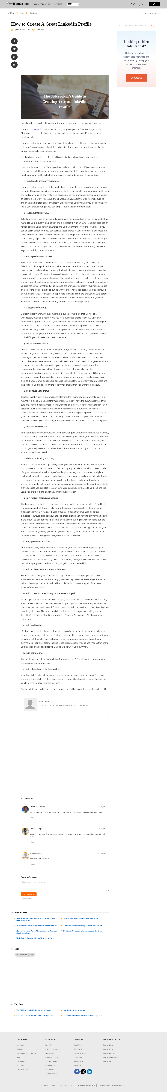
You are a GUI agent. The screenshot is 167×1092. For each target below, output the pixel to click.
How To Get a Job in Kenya (74, 1010)
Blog (21, 13)
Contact (53, 1085)
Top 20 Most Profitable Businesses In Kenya (33, 1010)
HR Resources (50, 1065)
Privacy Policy (63, 1085)
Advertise (77, 1065)
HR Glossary (49, 1069)
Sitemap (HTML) (80, 1053)
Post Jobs (57, 4)
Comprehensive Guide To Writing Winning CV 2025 (83, 1015)
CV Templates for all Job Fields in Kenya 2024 (34, 1015)
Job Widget (78, 1045)
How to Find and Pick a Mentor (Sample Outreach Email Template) (36, 932)
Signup (143, 4)
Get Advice (45, 4)
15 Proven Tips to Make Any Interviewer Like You (82, 926)
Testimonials (78, 1057)
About (46, 1085)
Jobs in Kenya (108, 1049)
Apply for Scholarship (150, 13)
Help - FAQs (78, 1061)
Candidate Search (51, 1057)
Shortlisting (49, 1053)
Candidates (33, 13)
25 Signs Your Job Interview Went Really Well (81, 918)
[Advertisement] (65, 54)
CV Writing (21, 1061)
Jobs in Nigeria (108, 1053)
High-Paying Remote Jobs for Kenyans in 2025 (34, 938)
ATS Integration (51, 1061)
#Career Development (25, 955)
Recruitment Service (52, 1049)
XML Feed (78, 1049)
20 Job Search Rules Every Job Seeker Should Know (37, 926)
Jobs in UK (107, 1061)
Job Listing (21, 1045)
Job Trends (20, 1065)
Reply (33, 818)
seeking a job (37, 129)
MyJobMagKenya (117, 1085)
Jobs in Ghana (108, 1045)
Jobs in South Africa (110, 1057)
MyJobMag (10, 13)
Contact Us (136, 77)
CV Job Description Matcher (27, 1053)
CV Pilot (20, 1049)
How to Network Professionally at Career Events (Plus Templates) (35, 919)
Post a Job (48, 1045)
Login (133, 4)
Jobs (35, 4)
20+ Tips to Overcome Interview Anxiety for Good (82, 931)
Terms (72, 1085)
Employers (155, 4)
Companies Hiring (23, 1069)
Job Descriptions (51, 1073)
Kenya (73, 4)
